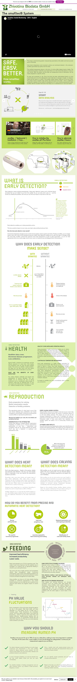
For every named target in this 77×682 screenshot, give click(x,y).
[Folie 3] (38, 113)
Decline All (62, 679)
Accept (70, 679)
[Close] (75, 679)
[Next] (73, 100)
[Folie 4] (40, 113)
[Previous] (3, 100)
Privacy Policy (9, 680)
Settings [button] (56, 679)
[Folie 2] (36, 113)
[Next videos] (73, 128)
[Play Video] (18, 128)
